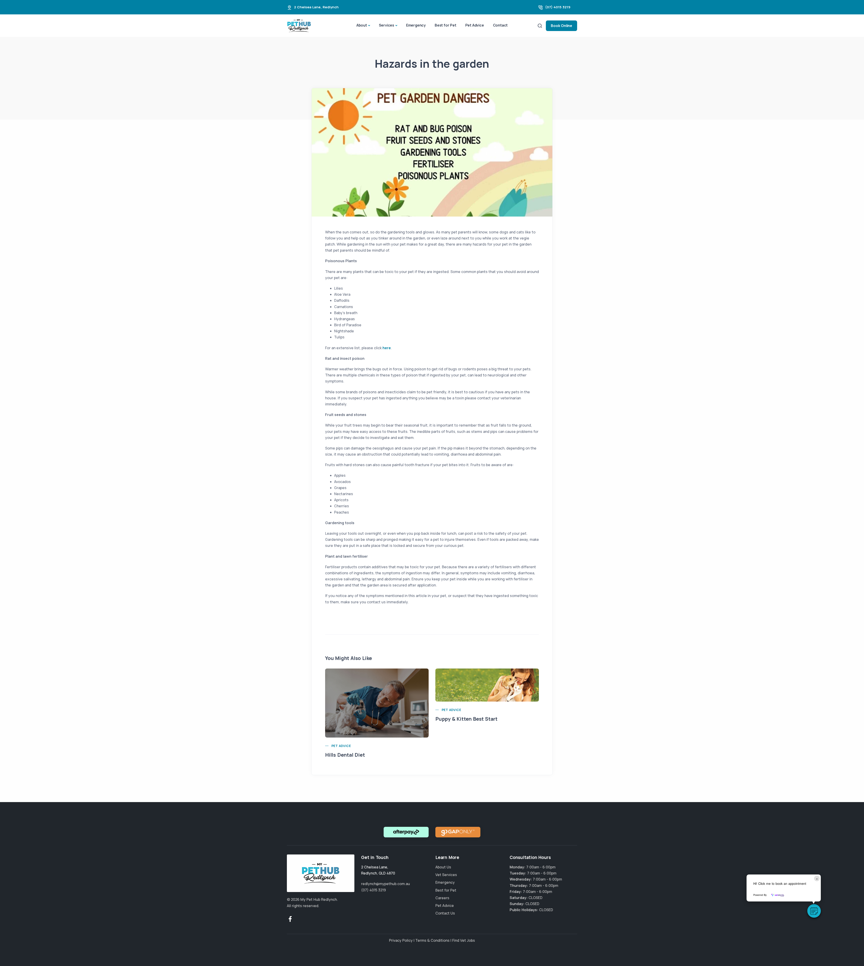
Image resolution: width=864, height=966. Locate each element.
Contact (500, 25)
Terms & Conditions (432, 940)
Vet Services (446, 874)
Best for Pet (445, 25)
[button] (814, 911)
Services (386, 25)
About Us (443, 867)
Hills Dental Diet (345, 754)
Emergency (416, 25)
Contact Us (445, 913)
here (386, 347)
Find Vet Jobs (463, 940)
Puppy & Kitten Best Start (466, 719)
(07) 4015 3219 (557, 7)
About (361, 25)
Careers (442, 897)
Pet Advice (474, 25)
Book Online (561, 25)
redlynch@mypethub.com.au (385, 883)
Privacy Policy (401, 940)
